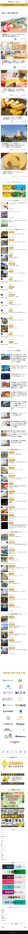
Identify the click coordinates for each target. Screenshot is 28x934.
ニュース (2, 834)
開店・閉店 (3, 836)
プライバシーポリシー (5, 914)
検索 (25, 927)
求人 (2, 853)
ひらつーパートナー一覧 (6, 771)
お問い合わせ (3, 859)
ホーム (2, 832)
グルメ (2, 838)
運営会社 (2, 916)
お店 (2, 842)
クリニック (3, 846)
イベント (2, 848)
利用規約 (2, 912)
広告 (2, 857)
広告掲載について (4, 918)
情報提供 (2, 909)
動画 (2, 844)
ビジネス (2, 850)
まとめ (2, 840)
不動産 (2, 855)
